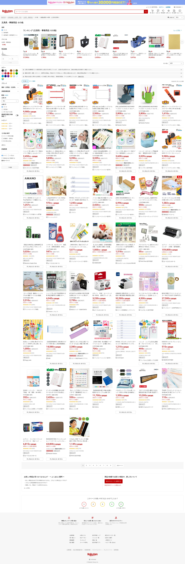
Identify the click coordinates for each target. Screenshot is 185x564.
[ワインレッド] (5, 73)
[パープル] (8, 76)
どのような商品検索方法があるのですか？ (36, 482)
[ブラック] (3, 70)
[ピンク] (3, 73)
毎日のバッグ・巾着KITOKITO (79, 309)
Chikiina (96, 407)
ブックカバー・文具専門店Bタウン (173, 308)
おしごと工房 (74, 409)
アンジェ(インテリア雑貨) (54, 167)
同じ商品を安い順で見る (33, 171)
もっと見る (27, 488)
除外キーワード (6, 160)
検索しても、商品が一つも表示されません (36, 485)
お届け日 (4, 104)
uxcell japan (120, 357)
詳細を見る (81, 76)
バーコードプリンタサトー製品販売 (34, 123)
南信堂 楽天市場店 (168, 360)
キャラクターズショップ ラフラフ (149, 216)
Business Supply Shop (31, 263)
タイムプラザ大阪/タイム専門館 (33, 214)
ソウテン (73, 212)
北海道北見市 (97, 263)
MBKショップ (120, 407)
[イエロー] (14, 73)
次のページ (120, 465)
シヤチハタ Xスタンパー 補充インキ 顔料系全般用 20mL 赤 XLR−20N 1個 (56, 247)
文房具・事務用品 (28, 17)
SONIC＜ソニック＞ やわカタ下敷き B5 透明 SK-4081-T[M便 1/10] (32, 392)
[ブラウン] (11, 70)
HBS (49, 358)
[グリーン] (17, 73)
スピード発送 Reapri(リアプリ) (79, 358)
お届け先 (4, 97)
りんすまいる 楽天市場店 (146, 310)
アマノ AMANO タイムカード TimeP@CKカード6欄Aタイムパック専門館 (33, 200)
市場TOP (3, 17)
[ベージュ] (14, 70)
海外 (7, 95)
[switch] (17, 115)
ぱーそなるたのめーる (54, 263)
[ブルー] (3, 76)
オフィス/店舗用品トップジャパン (126, 310)
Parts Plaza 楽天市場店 (146, 261)
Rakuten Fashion (121, 125)
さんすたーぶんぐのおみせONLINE (126, 263)
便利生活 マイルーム (169, 214)
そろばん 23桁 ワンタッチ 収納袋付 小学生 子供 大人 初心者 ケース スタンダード (79, 441)
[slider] (1, 55)
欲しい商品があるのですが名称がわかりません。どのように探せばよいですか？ (46, 480)
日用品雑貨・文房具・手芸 (14, 17)
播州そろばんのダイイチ (146, 407)
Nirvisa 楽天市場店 (76, 455)
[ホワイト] (8, 70)
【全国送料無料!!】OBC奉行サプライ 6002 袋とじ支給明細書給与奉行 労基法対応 (56, 344)
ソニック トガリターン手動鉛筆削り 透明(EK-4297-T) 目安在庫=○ (148, 153)
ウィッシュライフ (52, 217)
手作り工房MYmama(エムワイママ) (173, 409)
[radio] (2, 30)
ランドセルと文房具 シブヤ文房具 (149, 360)
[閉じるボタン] (181, 69)
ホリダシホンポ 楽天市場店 (32, 168)
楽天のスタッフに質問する (113, 481)
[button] (178, 7)
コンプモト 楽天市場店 (146, 168)
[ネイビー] (5, 76)
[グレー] (5, 70)
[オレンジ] (11, 73)
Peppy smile (28, 360)
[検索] (146, 12)
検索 (10, 62)
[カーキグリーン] (17, 70)
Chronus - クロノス (53, 311)
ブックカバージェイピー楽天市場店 (103, 169)
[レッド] (8, 73)
